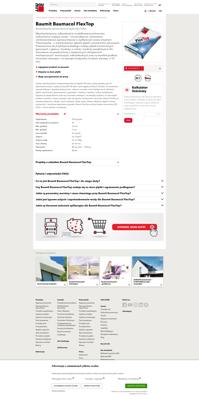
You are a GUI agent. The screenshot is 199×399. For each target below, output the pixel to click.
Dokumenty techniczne (109, 312)
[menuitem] (104, 4)
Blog (102, 337)
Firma (81, 351)
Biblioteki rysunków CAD (110, 353)
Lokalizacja (61, 334)
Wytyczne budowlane (109, 318)
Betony (38, 345)
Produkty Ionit (41, 323)
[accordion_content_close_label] (78, 114)
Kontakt (60, 299)
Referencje (40, 351)
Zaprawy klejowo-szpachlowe (42, 307)
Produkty (39, 299)
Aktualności (83, 354)
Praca (81, 358)
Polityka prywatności (58, 391)
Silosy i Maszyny (63, 311)
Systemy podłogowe (43, 339)
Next (164, 272)
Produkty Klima (41, 326)
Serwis (103, 306)
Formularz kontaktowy (65, 314)
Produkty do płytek (43, 336)
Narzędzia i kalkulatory (109, 334)
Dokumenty (132, 68)
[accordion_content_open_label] (78, 162)
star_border (160, 68)
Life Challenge (63, 341)
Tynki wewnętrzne (42, 332)
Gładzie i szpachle (42, 329)
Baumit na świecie (64, 331)
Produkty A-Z (105, 309)
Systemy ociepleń (42, 314)
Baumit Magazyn (107, 331)
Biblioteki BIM (106, 356)
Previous (35, 272)
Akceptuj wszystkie (136, 385)
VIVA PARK (105, 299)
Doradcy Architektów (65, 328)
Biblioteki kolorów (107, 359)
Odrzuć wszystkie (92, 385)
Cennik (103, 315)
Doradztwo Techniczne (65, 320)
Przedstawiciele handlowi (66, 303)
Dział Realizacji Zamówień (63, 307)
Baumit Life (105, 343)
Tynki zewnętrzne (42, 320)
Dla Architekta (106, 350)
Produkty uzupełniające (44, 311)
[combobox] (72, 4)
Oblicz (128, 120)
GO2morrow (62, 347)
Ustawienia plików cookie (66, 385)
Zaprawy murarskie (43, 342)
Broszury (104, 321)
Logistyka (104, 328)
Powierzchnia (129, 113)
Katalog (104, 325)
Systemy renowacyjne (44, 317)
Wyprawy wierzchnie (43, 303)
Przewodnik (84, 299)
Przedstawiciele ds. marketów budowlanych (66, 324)
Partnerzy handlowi (64, 317)
